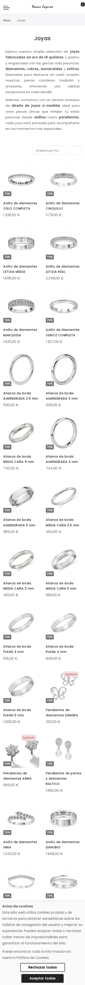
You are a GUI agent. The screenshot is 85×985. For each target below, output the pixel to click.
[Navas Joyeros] (42, 7)
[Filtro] (6, 149)
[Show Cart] (80, 7)
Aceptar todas (42, 978)
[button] (7, 166)
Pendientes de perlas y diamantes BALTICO (64, 778)
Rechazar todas (42, 967)
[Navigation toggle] (6, 7)
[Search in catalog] (73, 7)
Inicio (7, 20)
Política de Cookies (32, 957)
